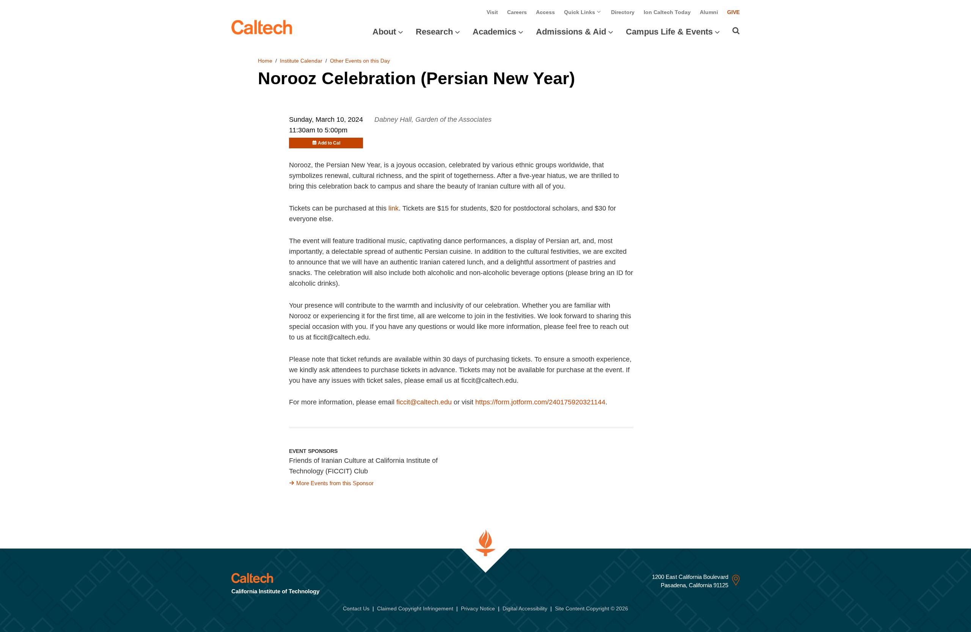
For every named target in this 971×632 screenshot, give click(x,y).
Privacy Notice (478, 608)
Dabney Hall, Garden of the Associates (433, 119)
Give (733, 12)
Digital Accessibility (525, 608)
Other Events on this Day (360, 61)
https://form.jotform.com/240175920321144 (540, 402)
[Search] (736, 31)
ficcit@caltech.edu (424, 402)
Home (265, 61)
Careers (517, 12)
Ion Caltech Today (667, 12)
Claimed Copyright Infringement (415, 608)
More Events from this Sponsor (335, 483)
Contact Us (356, 608)
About (384, 31)
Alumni (709, 12)
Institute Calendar (301, 61)
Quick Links (580, 12)
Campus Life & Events (669, 31)
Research (434, 31)
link (393, 208)
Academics (494, 31)
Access (545, 12)
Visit (492, 12)
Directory (623, 12)
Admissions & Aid (571, 31)
